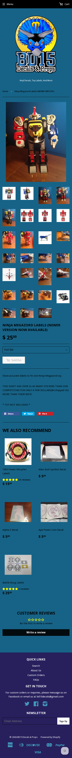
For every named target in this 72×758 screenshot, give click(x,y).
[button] (10, 479)
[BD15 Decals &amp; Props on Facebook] (36, 704)
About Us (36, 670)
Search (36, 665)
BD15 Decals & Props (27, 737)
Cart (66, 4)
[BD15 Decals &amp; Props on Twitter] (26, 704)
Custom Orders (36, 675)
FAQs (36, 679)
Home (5, 91)
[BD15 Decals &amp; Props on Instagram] (45, 704)
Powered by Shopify (50, 737)
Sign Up (63, 721)
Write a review (36, 632)
